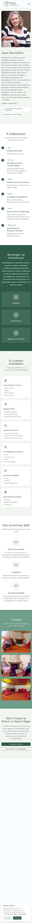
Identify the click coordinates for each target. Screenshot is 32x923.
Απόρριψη (8, 918)
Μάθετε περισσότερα (19, 914)
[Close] (28, 904)
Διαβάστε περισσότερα (8, 103)
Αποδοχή (17, 918)
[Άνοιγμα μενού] (29, 4)
